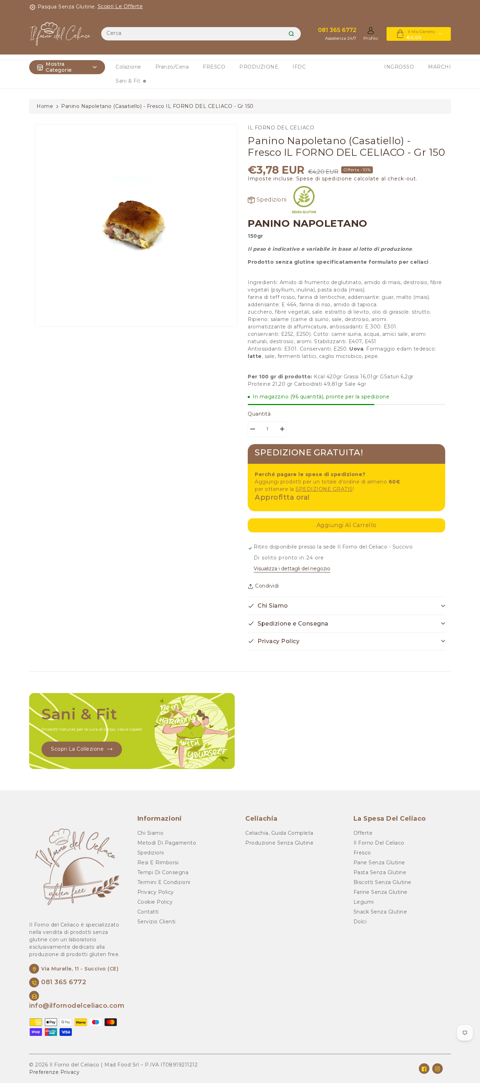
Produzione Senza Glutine (279, 843)
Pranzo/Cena (172, 67)
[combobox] (201, 33)
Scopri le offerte (120, 6)
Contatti (148, 912)
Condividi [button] (267, 586)
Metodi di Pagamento (166, 843)
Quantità (259, 414)
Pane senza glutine (379, 862)
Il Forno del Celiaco (378, 843)
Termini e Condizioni (163, 882)
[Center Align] (40, 67)
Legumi (363, 902)
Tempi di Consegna (163, 872)
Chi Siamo (150, 833)
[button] (346, 605)
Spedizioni (271, 199)
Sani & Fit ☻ (131, 81)
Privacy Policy (155, 892)
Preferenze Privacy (54, 1072)
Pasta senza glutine (380, 872)
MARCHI (439, 67)
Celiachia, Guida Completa (279, 833)
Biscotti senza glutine (382, 882)
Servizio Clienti (156, 921)
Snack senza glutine (380, 912)
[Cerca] (291, 33)
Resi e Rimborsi (158, 862)
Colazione (128, 67)
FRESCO (214, 67)
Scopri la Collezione (77, 749)
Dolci (360, 921)
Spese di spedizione (324, 178)
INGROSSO (399, 67)
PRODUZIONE (258, 67)
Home (45, 106)
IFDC (299, 67)
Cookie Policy (155, 902)
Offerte (363, 833)
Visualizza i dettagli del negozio (292, 568)
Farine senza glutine (380, 892)
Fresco (362, 853)
